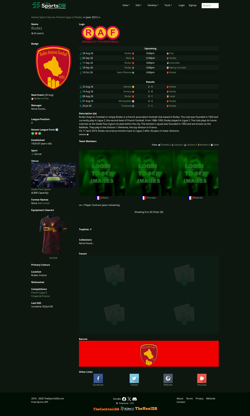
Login (182, 5)
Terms (189, 398)
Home (34, 17)
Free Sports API (39, 402)
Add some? (43, 203)
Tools (167, 5)
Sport (43, 17)
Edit (138, 5)
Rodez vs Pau (41, 98)
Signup (192, 5)
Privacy (199, 398)
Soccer (51, 17)
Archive (53, 257)
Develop (152, 5)
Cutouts (177, 144)
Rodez (78, 17)
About (180, 398)
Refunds (210, 398)
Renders (204, 144)
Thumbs (164, 144)
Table (216, 144)
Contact (181, 402)
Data (125, 5)
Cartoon (190, 144)
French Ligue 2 (65, 17)
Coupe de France (40, 296)
